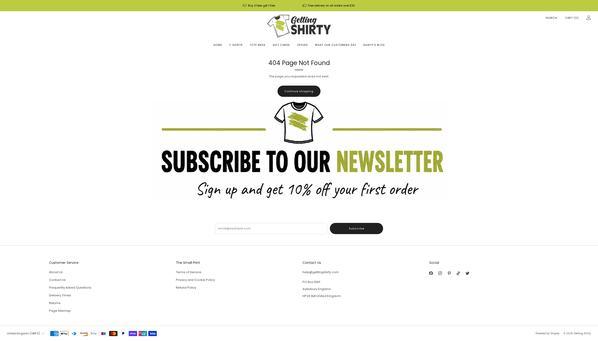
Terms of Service (188, 272)
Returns (55, 303)
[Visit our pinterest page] (449, 273)
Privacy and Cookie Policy (195, 280)
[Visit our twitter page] (467, 273)
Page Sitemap (60, 310)
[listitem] (259, 5)
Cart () (572, 18)
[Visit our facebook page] (431, 273)
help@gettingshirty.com (321, 272)
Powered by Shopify (547, 333)
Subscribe (356, 228)
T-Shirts (236, 45)
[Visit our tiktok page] (458, 273)
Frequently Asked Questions (70, 287)
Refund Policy (186, 287)
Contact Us (57, 280)
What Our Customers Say (335, 45)
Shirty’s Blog (374, 45)
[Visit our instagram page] (440, 273)
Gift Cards (281, 45)
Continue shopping (299, 91)
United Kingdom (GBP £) (23, 333)
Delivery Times (60, 295)
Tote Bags (258, 45)
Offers (302, 45)
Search (551, 18)
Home (218, 45)
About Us (56, 272)
